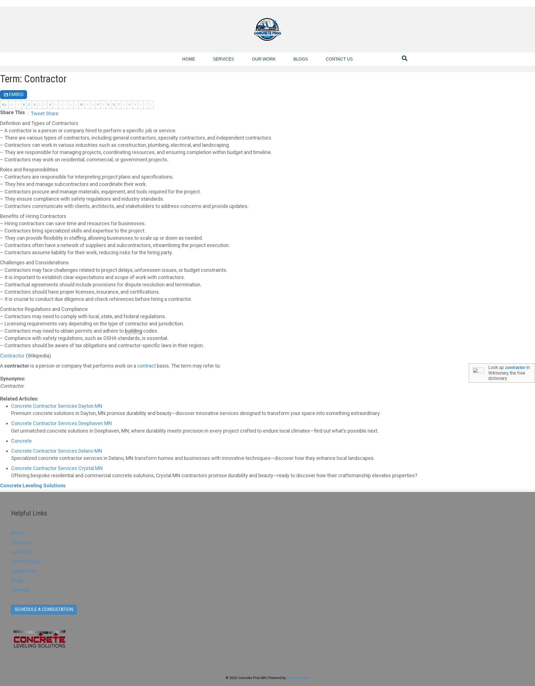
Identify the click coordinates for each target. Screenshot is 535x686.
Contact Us (339, 59)
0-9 (12, 104)
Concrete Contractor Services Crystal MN (57, 468)
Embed (16, 94)
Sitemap (20, 590)
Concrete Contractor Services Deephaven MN (61, 423)
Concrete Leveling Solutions (32, 485)
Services (223, 59)
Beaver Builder (298, 678)
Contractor (12, 356)
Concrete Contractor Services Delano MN (56, 451)
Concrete (21, 441)
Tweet (38, 113)
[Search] (405, 58)
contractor (515, 367)
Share (52, 113)
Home (188, 59)
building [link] (133, 331)
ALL (4, 104)
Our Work (264, 59)
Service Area (25, 561)
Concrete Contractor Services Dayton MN (57, 406)
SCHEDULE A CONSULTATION (44, 609)
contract (146, 366)
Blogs (300, 59)
